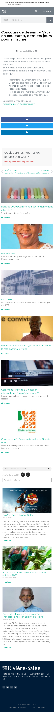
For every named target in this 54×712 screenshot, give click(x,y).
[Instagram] (11, 687)
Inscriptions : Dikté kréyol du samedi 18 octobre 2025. (24, 574)
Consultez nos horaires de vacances (34, 5)
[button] (27, 119)
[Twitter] (15, 687)
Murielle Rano (9, 253)
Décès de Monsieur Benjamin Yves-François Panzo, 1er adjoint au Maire (23, 615)
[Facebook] (4, 687)
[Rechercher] (49, 20)
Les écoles (7, 299)
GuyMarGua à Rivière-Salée (18, 515)
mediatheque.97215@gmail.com (19, 104)
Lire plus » (5, 218)
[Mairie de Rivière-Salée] (4, 11)
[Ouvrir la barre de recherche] (36, 11)
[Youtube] (7, 687)
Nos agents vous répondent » (19, 162)
